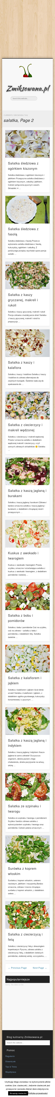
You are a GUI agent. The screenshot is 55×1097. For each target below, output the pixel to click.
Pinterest (30, 105)
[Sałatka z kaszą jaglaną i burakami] (27, 471)
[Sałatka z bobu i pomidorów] (27, 596)
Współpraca (10, 1071)
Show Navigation (43, 82)
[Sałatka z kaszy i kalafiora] (27, 343)
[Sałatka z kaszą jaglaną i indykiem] (27, 721)
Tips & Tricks (11, 1066)
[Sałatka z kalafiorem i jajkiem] (27, 658)
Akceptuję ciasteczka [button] (18, 1093)
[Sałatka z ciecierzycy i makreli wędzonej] (27, 405)
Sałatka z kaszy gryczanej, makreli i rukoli (23, 299)
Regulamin (10, 1056)
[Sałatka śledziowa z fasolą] (27, 210)
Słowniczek (10, 1061)
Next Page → (40, 968)
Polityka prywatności (38, 1093)
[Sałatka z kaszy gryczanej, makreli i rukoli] (27, 275)
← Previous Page (17, 968)
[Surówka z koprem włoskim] (27, 849)
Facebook (24, 105)
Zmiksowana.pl (27, 88)
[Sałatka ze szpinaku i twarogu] (27, 787)
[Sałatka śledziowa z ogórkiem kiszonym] (27, 144)
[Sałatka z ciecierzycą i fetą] (27, 915)
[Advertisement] (27, 29)
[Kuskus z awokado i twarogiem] (27, 534)
